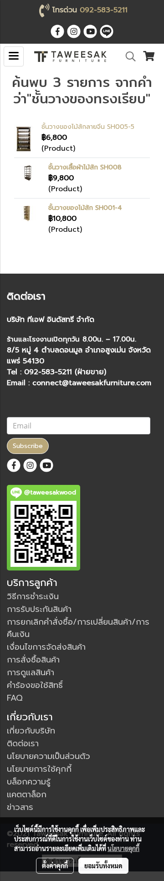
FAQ (15, 698)
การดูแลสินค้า (30, 672)
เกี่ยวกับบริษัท (31, 730)
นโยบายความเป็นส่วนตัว (48, 756)
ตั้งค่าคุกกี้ (55, 865)
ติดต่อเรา (23, 743)
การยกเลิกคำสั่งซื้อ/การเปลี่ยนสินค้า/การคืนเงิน (78, 628)
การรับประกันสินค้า (39, 609)
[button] (127, 56)
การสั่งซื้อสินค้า (33, 659)
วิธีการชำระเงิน (33, 596)
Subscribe (28, 446)
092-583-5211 (104, 10)
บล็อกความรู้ (29, 781)
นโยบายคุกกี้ (123, 848)
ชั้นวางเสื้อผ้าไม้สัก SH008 (85, 167)
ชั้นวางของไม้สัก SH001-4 (85, 208)
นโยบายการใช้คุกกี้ (39, 769)
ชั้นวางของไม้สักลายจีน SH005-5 (87, 127)
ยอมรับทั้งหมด (103, 865)
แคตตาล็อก (26, 794)
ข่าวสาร (20, 807)
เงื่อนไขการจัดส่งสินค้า (46, 647)
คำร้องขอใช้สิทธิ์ (35, 685)
